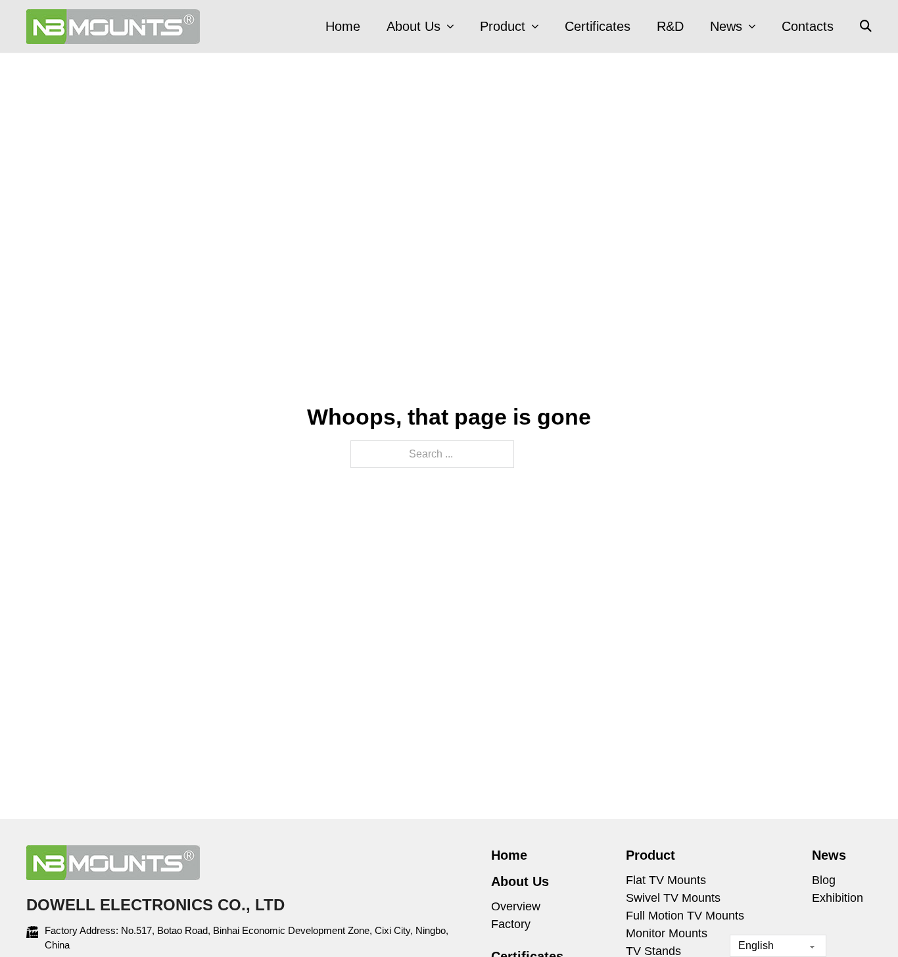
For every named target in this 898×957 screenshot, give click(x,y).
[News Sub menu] (752, 27)
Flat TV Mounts (666, 880)
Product (502, 26)
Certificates (597, 26)
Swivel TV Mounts (673, 897)
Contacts (808, 26)
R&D (670, 26)
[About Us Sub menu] (450, 27)
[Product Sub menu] (535, 27)
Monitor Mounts (666, 933)
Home (342, 26)
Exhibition (837, 897)
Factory (511, 924)
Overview (515, 906)
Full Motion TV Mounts (685, 915)
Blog (824, 880)
